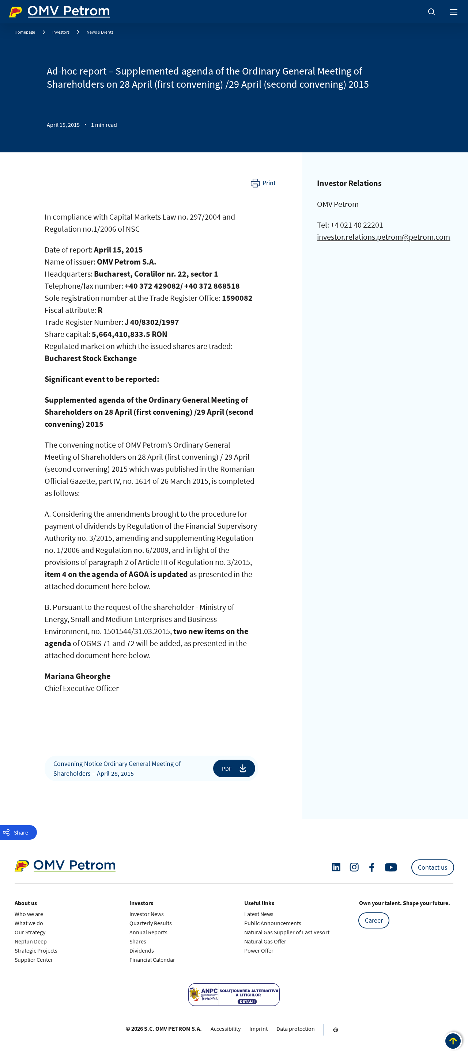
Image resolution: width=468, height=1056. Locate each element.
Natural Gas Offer (265, 941)
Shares (137, 941)
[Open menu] (454, 12)
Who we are (29, 914)
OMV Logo (21, 10)
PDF (227, 768)
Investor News (146, 914)
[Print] (263, 183)
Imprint (258, 1028)
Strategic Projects (36, 950)
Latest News (258, 914)
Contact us (433, 867)
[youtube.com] (391, 867)
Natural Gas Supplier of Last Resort (286, 932)
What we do (29, 923)
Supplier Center (34, 959)
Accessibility (226, 1028)
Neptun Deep (31, 941)
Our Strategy (30, 932)
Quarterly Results (150, 923)
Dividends (141, 950)
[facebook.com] (371, 867)
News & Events (100, 32)
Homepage (25, 32)
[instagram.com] (354, 867)
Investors (60, 32)
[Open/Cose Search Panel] (431, 11)
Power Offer (258, 950)
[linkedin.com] (336, 867)
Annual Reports (148, 932)
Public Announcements (272, 923)
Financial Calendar (152, 959)
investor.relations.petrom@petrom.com (383, 237)
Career (374, 920)
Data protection (295, 1028)
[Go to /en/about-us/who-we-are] (335, 1030)
